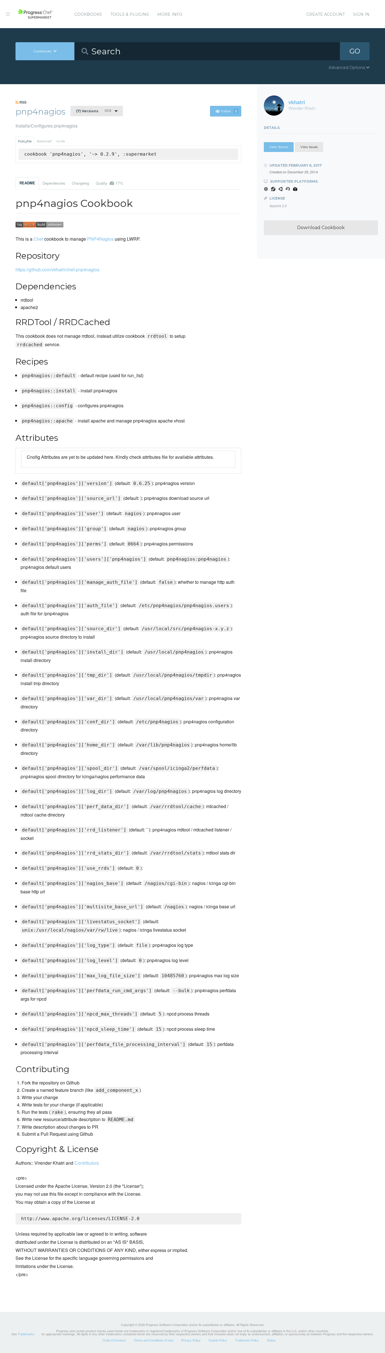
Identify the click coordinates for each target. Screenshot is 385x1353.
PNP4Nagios (100, 239)
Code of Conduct (114, 1340)
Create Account (325, 14)
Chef (38, 239)
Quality (109, 183)
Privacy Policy (191, 1340)
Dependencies (54, 183)
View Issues (309, 147)
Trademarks (26, 1334)
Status (271, 1340)
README (27, 182)
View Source (278, 147)
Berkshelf (44, 141)
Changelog (80, 183)
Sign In (361, 14)
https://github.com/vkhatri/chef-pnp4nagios (57, 269)
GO (354, 51)
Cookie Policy (218, 1340)
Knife (61, 141)
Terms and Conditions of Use (153, 1340)
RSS (22, 102)
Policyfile (25, 141)
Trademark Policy (247, 1340)
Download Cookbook (321, 227)
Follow (229, 111)
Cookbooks (88, 14)
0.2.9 (93, 111)
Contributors (86, 1163)
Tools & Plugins (129, 14)
